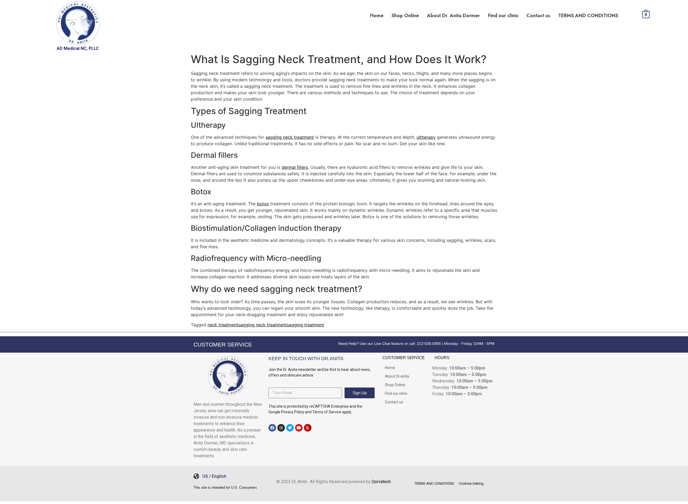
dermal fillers (295, 167)
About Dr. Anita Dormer (453, 15)
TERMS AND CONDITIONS (588, 15)
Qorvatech (381, 481)
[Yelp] (307, 428)
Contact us (538, 15)
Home (377, 15)
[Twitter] (290, 428)
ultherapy (426, 137)
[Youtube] (299, 428)
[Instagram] (281, 428)
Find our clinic (503, 15)
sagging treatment (305, 324)
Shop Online (405, 15)
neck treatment (222, 324)
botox (263, 203)
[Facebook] (272, 428)
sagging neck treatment (290, 137)
